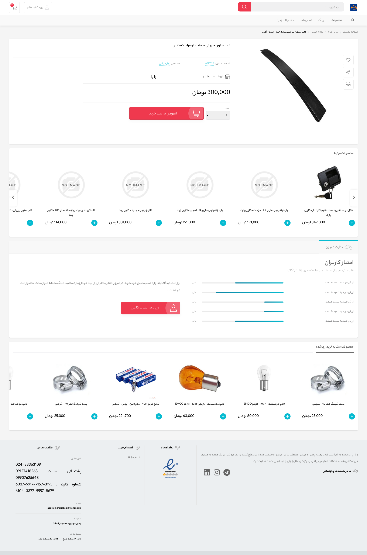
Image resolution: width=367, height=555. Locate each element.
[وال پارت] (353, 7)
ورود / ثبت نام (35, 7)
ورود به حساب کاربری (144, 308)
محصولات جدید (285, 20)
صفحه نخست (350, 32)
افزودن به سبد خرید (163, 114)
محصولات (337, 20)
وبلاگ (321, 20)
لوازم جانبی (164, 64)
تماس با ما (306, 20)
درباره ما (132, 457)
